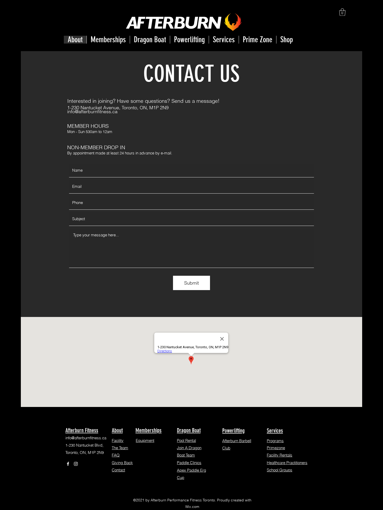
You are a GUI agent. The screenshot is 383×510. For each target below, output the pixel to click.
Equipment (145, 440)
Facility (117, 440)
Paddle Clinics (189, 462)
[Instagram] (75, 463)
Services (275, 430)
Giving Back (122, 462)
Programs (275, 440)
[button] (342, 12)
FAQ (116, 455)
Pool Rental (186, 440)
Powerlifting (233, 430)
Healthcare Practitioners (287, 462)
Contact (118, 469)
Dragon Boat (189, 430)
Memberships (148, 430)
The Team (120, 447)
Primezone (276, 447)
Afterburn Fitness (81, 430)
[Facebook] (68, 463)
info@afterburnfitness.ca (92, 112)
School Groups (279, 469)
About (117, 430)
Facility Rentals (279, 455)
